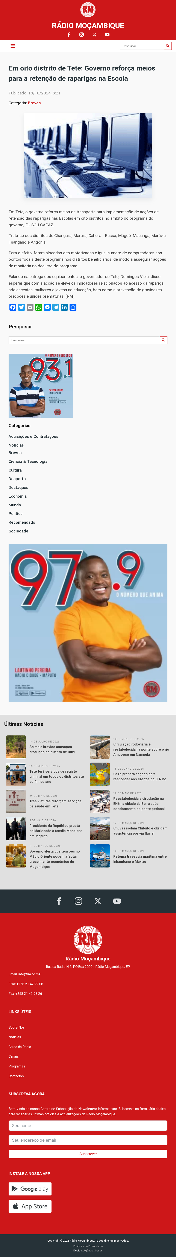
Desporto (17, 478)
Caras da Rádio (20, 1047)
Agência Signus (93, 1250)
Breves (34, 102)
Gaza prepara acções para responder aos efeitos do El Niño (139, 776)
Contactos (16, 1076)
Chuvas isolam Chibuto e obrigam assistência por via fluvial (140, 830)
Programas (17, 1066)
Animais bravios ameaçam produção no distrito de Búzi (52, 749)
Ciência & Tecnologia (28, 461)
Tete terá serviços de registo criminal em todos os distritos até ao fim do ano (56, 776)
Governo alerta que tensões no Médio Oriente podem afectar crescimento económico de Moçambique (54, 859)
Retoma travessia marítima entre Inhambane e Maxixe (140, 859)
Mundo (15, 505)
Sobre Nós (17, 1027)
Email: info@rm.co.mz (25, 974)
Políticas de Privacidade (88, 1246)
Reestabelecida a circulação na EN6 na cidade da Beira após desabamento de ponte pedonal (139, 804)
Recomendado (22, 522)
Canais (14, 1056)
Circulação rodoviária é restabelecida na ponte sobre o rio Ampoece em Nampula (141, 749)
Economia (18, 496)
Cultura (15, 470)
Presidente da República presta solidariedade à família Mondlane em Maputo (55, 831)
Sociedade (18, 531)
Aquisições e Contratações (33, 436)
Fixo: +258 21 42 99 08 (26, 984)
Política (16, 513)
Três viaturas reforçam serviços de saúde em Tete (55, 803)
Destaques (18, 487)
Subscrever (88, 1154)
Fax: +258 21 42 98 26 (25, 994)
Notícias (16, 445)
